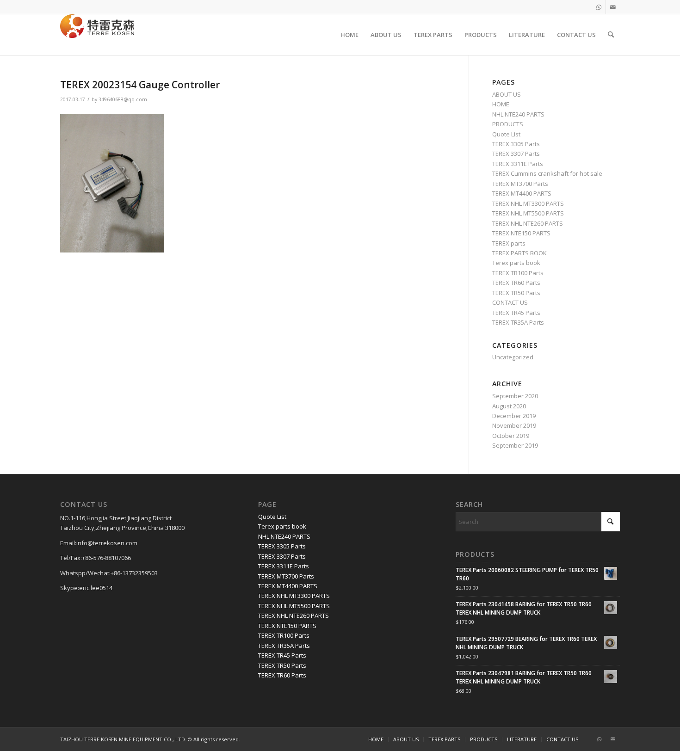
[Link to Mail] (613, 7)
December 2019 (514, 416)
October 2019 (510, 435)
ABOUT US (506, 94)
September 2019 (515, 445)
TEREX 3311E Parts (517, 164)
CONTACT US (510, 302)
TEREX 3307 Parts (516, 153)
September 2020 (515, 396)
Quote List (506, 134)
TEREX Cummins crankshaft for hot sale (547, 173)
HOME (500, 104)
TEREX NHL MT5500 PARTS (528, 213)
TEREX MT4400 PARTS (521, 193)
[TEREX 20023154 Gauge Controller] (112, 250)
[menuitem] (349, 34)
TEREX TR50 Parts (516, 293)
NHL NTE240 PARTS (518, 114)
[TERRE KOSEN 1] (97, 34)
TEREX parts (508, 243)
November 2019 (514, 425)
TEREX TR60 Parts (516, 282)
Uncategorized (512, 357)
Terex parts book (516, 263)
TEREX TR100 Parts (518, 273)
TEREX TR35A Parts (518, 322)
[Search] (611, 34)
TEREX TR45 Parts (516, 312)
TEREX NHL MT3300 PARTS (528, 203)
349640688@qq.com (123, 99)
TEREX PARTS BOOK (519, 253)
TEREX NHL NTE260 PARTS (527, 223)
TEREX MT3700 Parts (520, 183)
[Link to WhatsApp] (599, 7)
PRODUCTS (507, 124)
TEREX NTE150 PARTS (521, 233)
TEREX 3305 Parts (516, 144)
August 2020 (509, 406)
